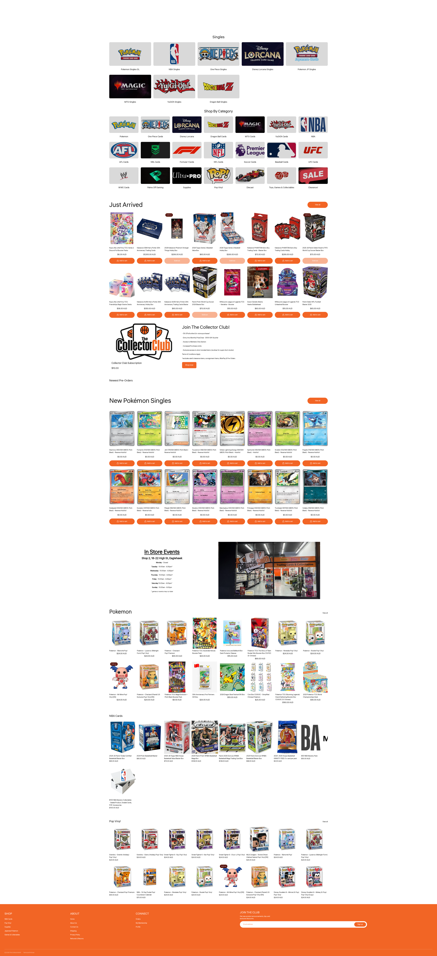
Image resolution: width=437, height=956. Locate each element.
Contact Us (74, 927)
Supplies (8, 927)
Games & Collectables (12, 935)
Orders (138, 919)
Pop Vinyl (8, 923)
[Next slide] (160, 228)
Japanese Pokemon (11, 931)
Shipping (73, 931)
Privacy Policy (75, 935)
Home (72, 919)
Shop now (189, 365)
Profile (138, 927)
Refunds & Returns (77, 939)
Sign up (360, 924)
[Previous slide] (138, 228)
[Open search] (420, 14)
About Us (73, 923)
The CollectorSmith (15, 953)
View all (317, 205)
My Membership (141, 923)
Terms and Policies (28, 953)
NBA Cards (8, 919)
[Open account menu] (424, 14)
